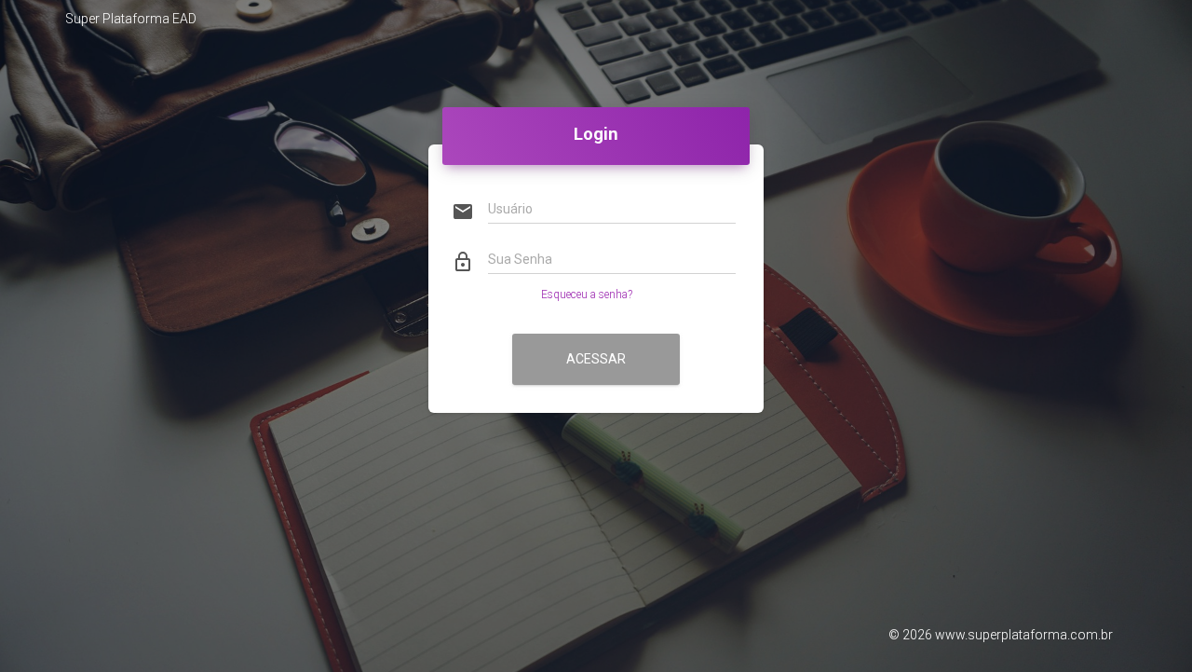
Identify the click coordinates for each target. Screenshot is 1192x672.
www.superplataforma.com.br (1024, 634)
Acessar (596, 358)
